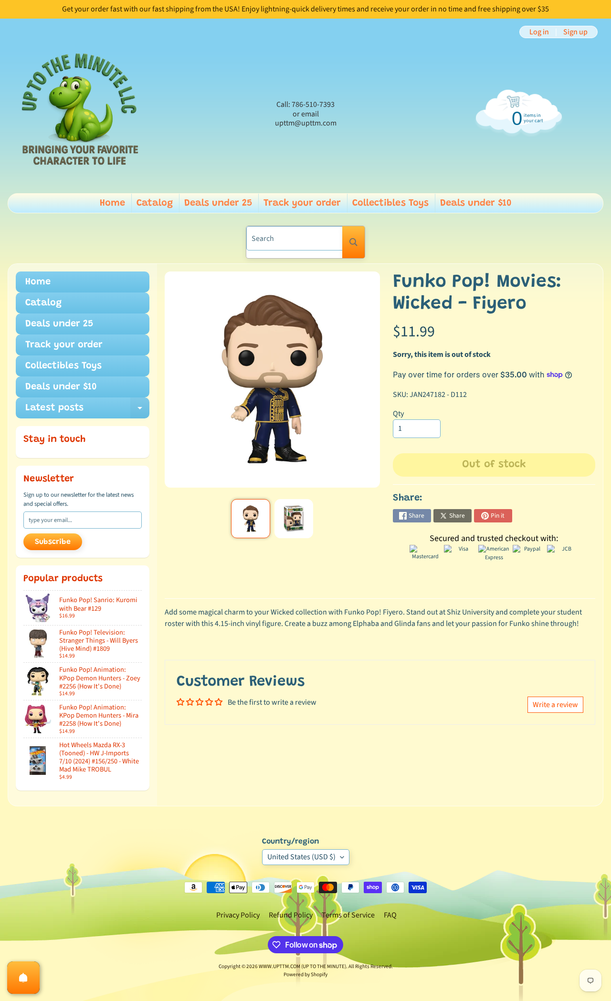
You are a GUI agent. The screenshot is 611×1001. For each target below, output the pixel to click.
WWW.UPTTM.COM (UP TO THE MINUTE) (302, 966)
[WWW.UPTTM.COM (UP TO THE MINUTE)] (79, 114)
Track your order (302, 203)
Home (112, 203)
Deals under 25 (218, 203)
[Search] (353, 242)
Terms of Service (348, 915)
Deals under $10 (476, 203)
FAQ (390, 915)
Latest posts (87, 410)
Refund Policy (291, 915)
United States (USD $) (301, 857)
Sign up (575, 32)
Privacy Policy (238, 915)
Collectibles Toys (390, 203)
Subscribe (53, 542)
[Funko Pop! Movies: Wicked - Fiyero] (250, 518)
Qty (398, 413)
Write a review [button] (555, 704)
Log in (539, 32)
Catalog (155, 203)
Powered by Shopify (305, 974)
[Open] (23, 977)
